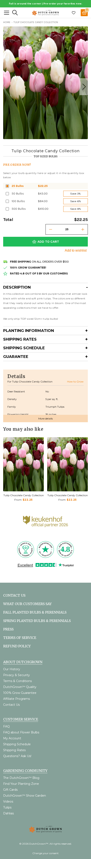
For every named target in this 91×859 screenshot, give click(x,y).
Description (17, 287)
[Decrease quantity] (51, 229)
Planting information (28, 330)
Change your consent (45, 853)
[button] (83, 86)
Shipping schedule (24, 348)
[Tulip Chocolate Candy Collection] (23, 464)
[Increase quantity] (83, 229)
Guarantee (15, 356)
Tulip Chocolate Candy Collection (23, 495)
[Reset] (6, 12)
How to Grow (75, 381)
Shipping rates (20, 339)
